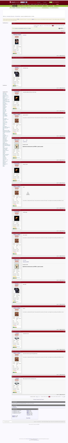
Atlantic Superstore (5, 95)
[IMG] (27, 412)
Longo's (4, 124)
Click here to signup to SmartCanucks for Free (17, 57)
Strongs (4, 153)
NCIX (3, 133)
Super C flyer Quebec (6, 154)
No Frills (4, 134)
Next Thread (41, 399)
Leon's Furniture (5, 122)
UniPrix (4, 160)
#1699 (64, 112)
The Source (4, 157)
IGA (3, 117)
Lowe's (4, 125)
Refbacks (13, 416)
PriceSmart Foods (5, 140)
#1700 (64, 137)
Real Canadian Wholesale (6, 145)
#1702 (64, 184)
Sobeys (4, 151)
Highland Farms (5, 113)
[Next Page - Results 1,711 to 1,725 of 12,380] (34, 26)
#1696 (64, 32)
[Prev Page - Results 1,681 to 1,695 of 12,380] (42, 25)
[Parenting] (55, 4)
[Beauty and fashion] (52, 4)
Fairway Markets (5, 104)
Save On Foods (5, 148)
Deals (15, 4)
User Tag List (13, 23)
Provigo (4, 142)
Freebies (28, 4)
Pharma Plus (4, 139)
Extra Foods (4, 103)
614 (63, 25)
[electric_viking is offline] (16, 120)
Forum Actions (23, 7)
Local (50, 5)
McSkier (16, 67)
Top (37, 5)
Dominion (4, 102)
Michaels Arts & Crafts (6, 130)
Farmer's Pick (5, 106)
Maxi (3, 128)
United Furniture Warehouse (5, 162)
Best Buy (4, 96)
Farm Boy (4, 105)
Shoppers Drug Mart (6, 150)
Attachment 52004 (26, 261)
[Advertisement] (30, 61)
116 (56, 25)
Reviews (38, 4)
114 (52, 25)
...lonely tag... (14, 406)
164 (59, 25)
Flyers (25, 4)
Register (57, 2)
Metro (3, 129)
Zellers (4, 166)
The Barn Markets (5, 155)
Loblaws (4, 123)
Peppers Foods (5, 137)
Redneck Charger (17, 34)
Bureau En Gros (5, 98)
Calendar (13, 7)
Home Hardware (5, 115)
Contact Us (35, 421)
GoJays (17, 333)
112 (49, 25)
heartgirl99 (16, 91)
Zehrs (3, 165)
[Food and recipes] (53, 4)
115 (54, 25)
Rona (3, 147)
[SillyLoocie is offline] (16, 146)
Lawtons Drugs (5, 121)
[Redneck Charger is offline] (16, 41)
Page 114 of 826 (37, 25)
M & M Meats (5, 126)
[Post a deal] (57, 4)
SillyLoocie (16, 139)
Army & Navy (5, 94)
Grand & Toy (4, 111)
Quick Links (28, 7)
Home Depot (4, 114)
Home (13, 4)
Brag (44, 5)
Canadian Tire (5, 100)
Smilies (28, 411)
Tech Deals (18, 4)
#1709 (64, 351)
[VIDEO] (28, 413)
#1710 (64, 376)
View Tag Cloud (14, 407)
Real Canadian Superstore (6, 144)
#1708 (64, 331)
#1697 (64, 65)
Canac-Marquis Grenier (6, 99)
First (41, 25)
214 (61, 25)
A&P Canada (4, 93)
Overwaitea (4, 135)
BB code (28, 410)
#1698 (64, 89)
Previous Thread (36, 399)
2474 (62, 28)
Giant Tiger (4, 110)
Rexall (4, 146)
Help (54, 2)
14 (44, 25)
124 (58, 25)
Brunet (4, 97)
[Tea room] (50, 4)
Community (18, 7)
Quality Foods (5, 143)
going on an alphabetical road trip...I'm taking (23, 28)
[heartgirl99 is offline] (16, 98)
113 (51, 25)
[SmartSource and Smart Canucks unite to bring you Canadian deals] (7, 87)
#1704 (64, 232)
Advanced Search (55, 7)
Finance (35, 4)
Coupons (22, 4)
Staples (4, 152)
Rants (41, 4)
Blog (11, 5)
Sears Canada (5, 149)
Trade (56, 5)
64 (46, 25)
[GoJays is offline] (16, 338)
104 (47, 25)
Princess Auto (5, 141)
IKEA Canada (5, 118)
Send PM (58, 55)
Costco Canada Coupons (6, 101)
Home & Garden (45, 4)
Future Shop (4, 109)
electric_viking (17, 114)
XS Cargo (4, 164)
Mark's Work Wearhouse (6, 127)
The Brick (4, 156)
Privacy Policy (62, 421)
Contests (32, 4)
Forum (15, 5)
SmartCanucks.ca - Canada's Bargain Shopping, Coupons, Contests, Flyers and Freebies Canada (48, 421)
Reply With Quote (63, 55)
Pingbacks (13, 415)
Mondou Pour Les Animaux (7, 131)
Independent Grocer (5, 119)
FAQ (10, 7)
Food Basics (4, 107)
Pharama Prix (5, 138)
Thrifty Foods (5, 158)
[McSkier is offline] (16, 74)
